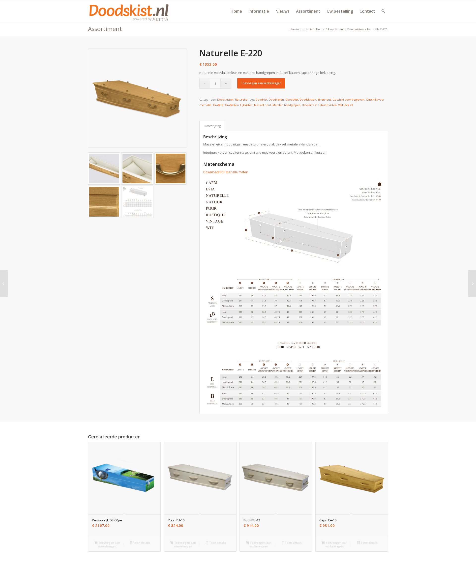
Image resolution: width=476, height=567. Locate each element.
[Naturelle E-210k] (4, 283)
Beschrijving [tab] (213, 126)
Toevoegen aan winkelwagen (261, 83)
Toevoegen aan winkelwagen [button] (108, 544)
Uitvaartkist (309, 105)
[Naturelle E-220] (137, 98)
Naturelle (241, 99)
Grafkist (218, 105)
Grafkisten (232, 105)
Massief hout (262, 105)
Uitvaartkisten (327, 105)
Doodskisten (225, 99)
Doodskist (291, 99)
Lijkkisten (246, 105)
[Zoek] (383, 11)
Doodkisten (276, 99)
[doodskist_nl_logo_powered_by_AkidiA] (129, 11)
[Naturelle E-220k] (472, 283)
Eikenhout (324, 99)
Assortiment (105, 29)
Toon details (141, 542)
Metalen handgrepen (286, 105)
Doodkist (261, 99)
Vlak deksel (345, 105)
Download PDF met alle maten (225, 172)
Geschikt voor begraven (348, 99)
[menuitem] (236, 11)
